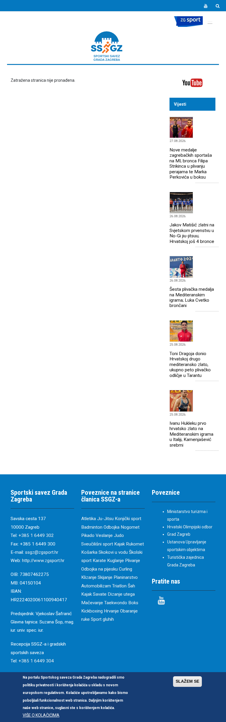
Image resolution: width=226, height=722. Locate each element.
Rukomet (135, 544)
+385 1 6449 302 (36, 535)
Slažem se (187, 681)
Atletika (88, 518)
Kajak (119, 544)
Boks (133, 602)
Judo (119, 535)
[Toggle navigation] (209, 22)
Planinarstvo (126, 577)
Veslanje (104, 535)
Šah (131, 586)
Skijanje (105, 577)
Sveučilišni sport (97, 544)
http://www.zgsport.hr (43, 560)
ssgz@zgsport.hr (41, 552)
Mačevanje (92, 602)
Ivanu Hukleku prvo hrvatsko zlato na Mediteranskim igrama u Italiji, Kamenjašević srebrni (191, 434)
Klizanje (89, 577)
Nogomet (130, 527)
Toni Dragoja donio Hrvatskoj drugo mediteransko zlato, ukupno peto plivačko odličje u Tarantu (190, 364)
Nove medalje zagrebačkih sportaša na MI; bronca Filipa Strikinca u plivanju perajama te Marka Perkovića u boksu (191, 163)
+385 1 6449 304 (36, 661)
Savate (100, 594)
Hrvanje (111, 611)
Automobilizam (96, 586)
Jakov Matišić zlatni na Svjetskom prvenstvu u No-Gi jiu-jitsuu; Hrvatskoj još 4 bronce (192, 233)
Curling (125, 569)
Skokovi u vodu (113, 552)
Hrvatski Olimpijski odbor (189, 527)
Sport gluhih (102, 619)
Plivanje (132, 560)
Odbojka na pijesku (99, 569)
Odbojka (111, 527)
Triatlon (119, 586)
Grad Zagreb (178, 534)
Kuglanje (115, 560)
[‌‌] (205, 6)
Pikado (87, 535)
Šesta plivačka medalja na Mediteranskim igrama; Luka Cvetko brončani (192, 297)
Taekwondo (115, 602)
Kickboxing (92, 611)
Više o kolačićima (41, 715)
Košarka (89, 552)
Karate (99, 560)
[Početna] (107, 46)
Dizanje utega (121, 594)
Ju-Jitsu (105, 518)
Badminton (91, 527)
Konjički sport (128, 518)
